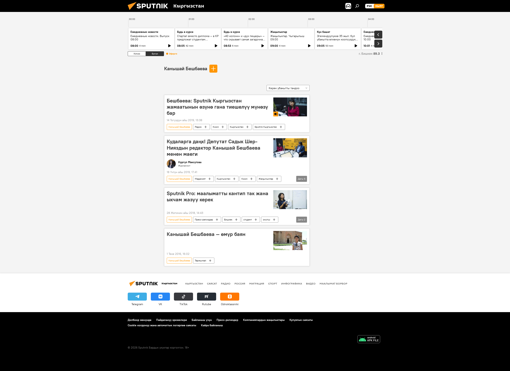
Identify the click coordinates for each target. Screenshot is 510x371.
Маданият (200, 178)
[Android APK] (368, 339)
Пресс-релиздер (204, 219)
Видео (311, 283)
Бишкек (228, 219)
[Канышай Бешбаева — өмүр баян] (290, 240)
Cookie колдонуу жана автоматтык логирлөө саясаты (162, 325)
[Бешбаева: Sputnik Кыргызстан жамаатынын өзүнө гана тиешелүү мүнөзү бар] (290, 106)
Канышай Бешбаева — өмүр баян (206, 234)
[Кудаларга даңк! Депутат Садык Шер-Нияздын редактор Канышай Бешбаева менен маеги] (290, 147)
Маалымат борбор (333, 283)
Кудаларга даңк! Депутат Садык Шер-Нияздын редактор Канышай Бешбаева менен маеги (213, 147)
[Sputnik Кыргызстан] (149, 11)
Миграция (256, 283)
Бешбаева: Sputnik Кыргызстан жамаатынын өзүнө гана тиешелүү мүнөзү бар (217, 106)
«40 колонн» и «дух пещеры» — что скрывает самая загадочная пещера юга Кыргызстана (244, 39)
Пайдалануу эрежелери (171, 320)
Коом (216, 126)
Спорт (272, 283)
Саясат (212, 283)
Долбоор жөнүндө (139, 320)
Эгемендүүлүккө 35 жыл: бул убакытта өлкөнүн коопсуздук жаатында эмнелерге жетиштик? (336, 41)
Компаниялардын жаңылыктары (264, 320)
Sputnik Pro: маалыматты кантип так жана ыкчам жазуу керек (217, 196)
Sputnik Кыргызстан (266, 126)
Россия (239, 283)
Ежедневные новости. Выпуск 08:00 (149, 37)
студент (247, 219)
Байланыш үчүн (202, 320)
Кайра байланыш (212, 325)
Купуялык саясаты (301, 320)
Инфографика (291, 283)
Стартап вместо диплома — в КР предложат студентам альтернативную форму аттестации (198, 41)
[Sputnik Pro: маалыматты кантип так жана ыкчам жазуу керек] (290, 199)
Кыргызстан (236, 126)
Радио (198, 126)
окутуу (266, 219)
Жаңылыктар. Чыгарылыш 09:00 (287, 37)
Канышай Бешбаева (185, 68)
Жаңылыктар (266, 178)
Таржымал (200, 260)
